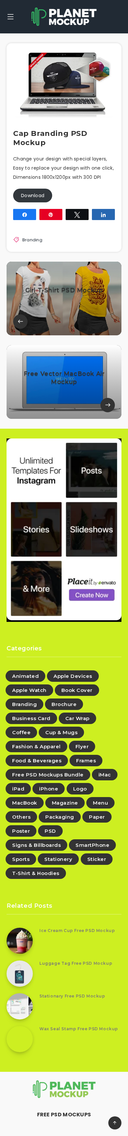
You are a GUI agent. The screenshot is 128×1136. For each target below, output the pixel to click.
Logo (80, 789)
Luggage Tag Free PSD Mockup (75, 963)
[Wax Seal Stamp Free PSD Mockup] (20, 1039)
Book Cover (77, 690)
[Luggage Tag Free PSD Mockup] (20, 973)
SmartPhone (92, 845)
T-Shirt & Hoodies (35, 873)
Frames (86, 760)
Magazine (65, 803)
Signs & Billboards (36, 845)
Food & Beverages (36, 760)
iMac (104, 775)
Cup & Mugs (61, 732)
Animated (25, 676)
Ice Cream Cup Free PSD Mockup (77, 930)
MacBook (24, 803)
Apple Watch (29, 690)
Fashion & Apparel (36, 746)
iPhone (48, 789)
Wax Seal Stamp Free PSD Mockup (78, 1028)
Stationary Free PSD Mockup (72, 996)
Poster (21, 831)
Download (32, 195)
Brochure (64, 704)
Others (21, 817)
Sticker (96, 859)
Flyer (82, 746)
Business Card (31, 718)
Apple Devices (72, 676)
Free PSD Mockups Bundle (48, 775)
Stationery (58, 859)
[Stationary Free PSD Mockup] (20, 1006)
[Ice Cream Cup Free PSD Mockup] (20, 941)
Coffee (21, 732)
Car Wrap (77, 718)
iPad (18, 789)
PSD (50, 831)
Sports (21, 859)
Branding (32, 240)
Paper (97, 817)
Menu (100, 803)
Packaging (59, 817)
